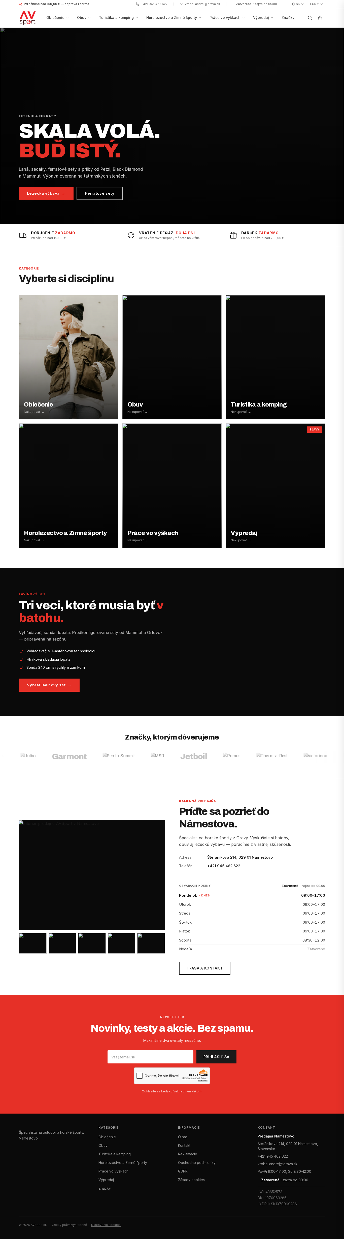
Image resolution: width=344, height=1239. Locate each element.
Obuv (81, 17)
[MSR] (126, 757)
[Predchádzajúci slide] (10, 126)
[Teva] (319, 757)
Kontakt (184, 1145)
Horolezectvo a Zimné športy (171, 17)
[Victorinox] (284, 757)
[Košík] (320, 18)
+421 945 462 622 (154, 4)
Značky (288, 17)
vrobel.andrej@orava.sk (202, 4)
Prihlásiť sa (216, 1057)
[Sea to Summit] (88, 757)
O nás (183, 1137)
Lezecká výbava (46, 193)
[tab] (154, 218)
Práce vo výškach (225, 17)
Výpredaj (261, 17)
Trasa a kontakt (205, 968)
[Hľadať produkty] (310, 18)
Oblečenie (55, 17)
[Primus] (201, 757)
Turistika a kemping (116, 17)
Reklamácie (187, 1154)
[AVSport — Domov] (30, 17)
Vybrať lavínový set (49, 685)
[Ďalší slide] (334, 126)
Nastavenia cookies (106, 1225)
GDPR (183, 1171)
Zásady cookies (191, 1180)
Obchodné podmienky (197, 1162)
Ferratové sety (99, 193)
